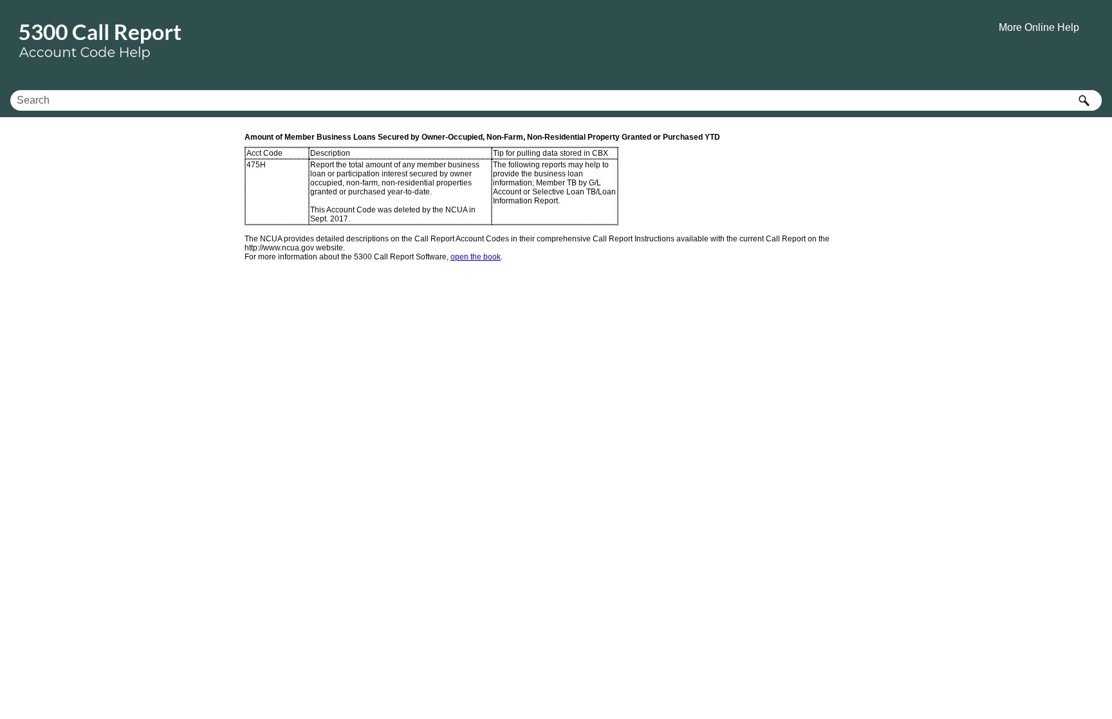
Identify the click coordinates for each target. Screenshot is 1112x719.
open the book (475, 256)
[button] (1084, 100)
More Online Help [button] (1039, 27)
